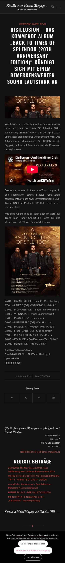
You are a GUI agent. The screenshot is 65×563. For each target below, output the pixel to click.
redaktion (45, 376)
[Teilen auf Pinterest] (39, 398)
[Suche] (51, 7)
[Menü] (58, 7)
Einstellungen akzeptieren (33, 543)
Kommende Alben (28, 24)
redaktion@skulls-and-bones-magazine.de (40, 451)
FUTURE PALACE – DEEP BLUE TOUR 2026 (29, 492)
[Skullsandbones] (27, 7)
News (43, 24)
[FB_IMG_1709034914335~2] (32, 107)
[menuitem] (51, 7)
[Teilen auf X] (25, 398)
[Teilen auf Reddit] (53, 398)
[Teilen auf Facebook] (12, 398)
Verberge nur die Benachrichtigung (33, 550)
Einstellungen (33, 557)
